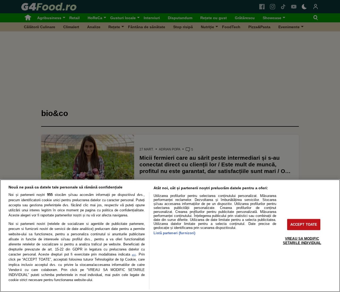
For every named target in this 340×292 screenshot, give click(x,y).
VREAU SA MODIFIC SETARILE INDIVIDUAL (302, 241)
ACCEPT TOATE (303, 225)
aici (134, 254)
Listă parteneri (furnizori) (174, 233)
